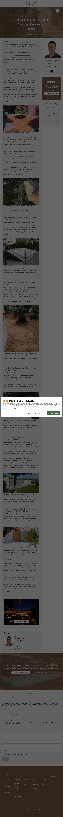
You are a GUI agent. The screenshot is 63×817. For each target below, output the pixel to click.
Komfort (25, 408)
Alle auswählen (54, 413)
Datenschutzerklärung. (48, 406)
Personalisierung (34, 408)
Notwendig (7, 408)
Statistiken (16, 408)
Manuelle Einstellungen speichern (36, 413)
